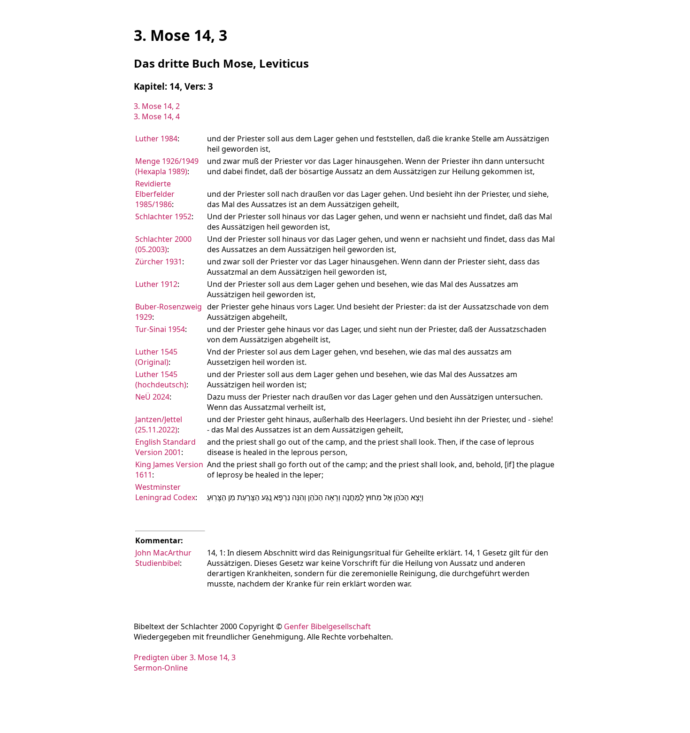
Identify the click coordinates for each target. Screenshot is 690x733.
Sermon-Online (161, 668)
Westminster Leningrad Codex (165, 492)
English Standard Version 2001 (165, 447)
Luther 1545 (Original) (156, 357)
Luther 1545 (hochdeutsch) (160, 379)
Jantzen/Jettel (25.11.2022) (158, 424)
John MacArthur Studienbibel (163, 558)
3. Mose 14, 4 (157, 116)
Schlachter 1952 (163, 216)
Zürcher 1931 (158, 261)
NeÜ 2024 (152, 397)
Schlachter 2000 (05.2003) (163, 244)
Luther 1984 (156, 138)
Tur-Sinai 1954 (160, 329)
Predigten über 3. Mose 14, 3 (185, 657)
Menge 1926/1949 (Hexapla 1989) (167, 166)
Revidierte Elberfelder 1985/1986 (155, 193)
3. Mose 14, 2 (157, 106)
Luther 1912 (156, 284)
